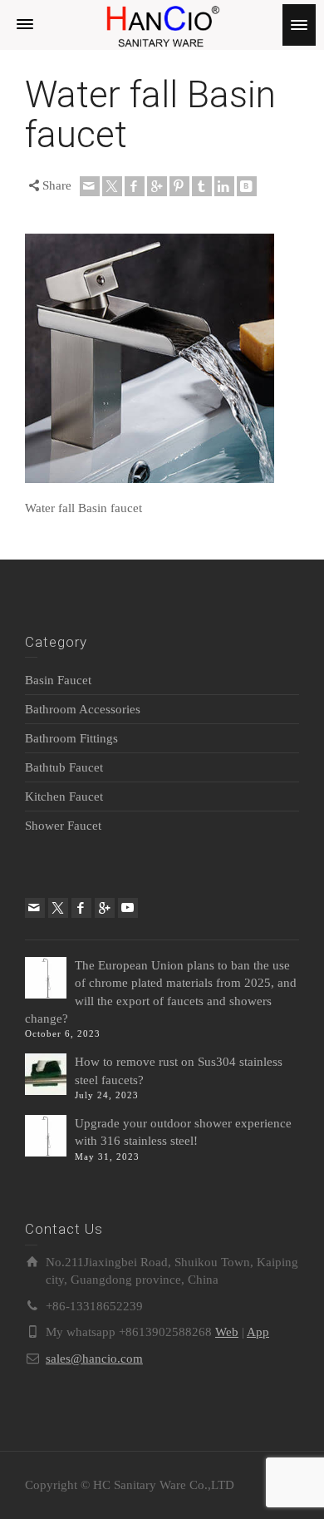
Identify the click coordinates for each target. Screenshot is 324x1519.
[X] (58, 908)
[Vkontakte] (247, 186)
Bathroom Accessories (82, 709)
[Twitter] (112, 186)
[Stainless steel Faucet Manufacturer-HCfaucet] (161, 23)
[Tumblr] (202, 186)
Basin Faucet (58, 680)
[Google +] (157, 186)
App (258, 1332)
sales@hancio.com (94, 1358)
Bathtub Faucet (64, 767)
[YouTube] (128, 908)
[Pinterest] (179, 186)
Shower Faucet (63, 825)
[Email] (90, 186)
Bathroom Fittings (71, 738)
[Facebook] (135, 186)
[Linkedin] (224, 186)
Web (226, 1332)
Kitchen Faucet (64, 796)
